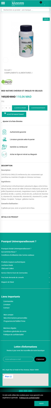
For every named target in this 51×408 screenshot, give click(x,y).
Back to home (45, 71)
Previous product (42, 71)
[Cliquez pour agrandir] (5, 60)
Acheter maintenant (38, 108)
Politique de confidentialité (29, 398)
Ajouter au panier (20, 108)
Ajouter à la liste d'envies (12, 121)
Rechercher (47, 10)
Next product (48, 71)
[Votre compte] (48, 3)
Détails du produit (9, 217)
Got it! (41, 403)
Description (6, 166)
